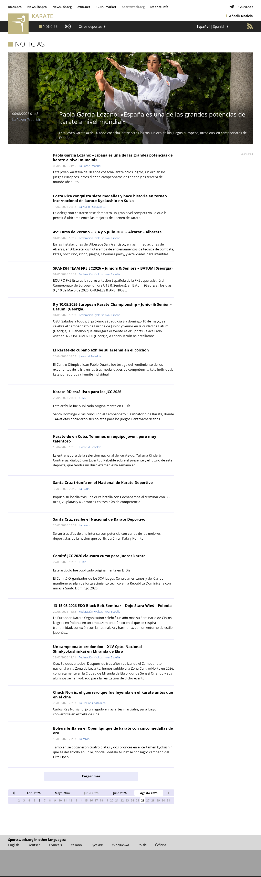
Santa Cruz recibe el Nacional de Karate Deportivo (99, 519)
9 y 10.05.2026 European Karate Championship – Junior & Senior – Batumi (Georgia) (112, 306)
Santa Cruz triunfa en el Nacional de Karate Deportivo (103, 482)
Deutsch (34, 845)
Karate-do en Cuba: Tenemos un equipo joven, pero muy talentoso (104, 439)
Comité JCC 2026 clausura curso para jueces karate (99, 555)
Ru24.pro (15, 7)
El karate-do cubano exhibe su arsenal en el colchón (101, 350)
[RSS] (250, 26)
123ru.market (106, 7)
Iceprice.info (159, 7)
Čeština (161, 845)
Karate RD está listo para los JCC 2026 (87, 391)
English (13, 845)
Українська (120, 845)
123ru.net (245, 7)
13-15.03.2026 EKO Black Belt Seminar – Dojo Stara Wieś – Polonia (112, 605)
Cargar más (91, 776)
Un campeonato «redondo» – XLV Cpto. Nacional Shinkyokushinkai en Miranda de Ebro (97, 649)
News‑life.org (62, 7)
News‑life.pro (37, 7)
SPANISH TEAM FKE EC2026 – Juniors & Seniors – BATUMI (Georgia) (113, 268)
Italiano (76, 845)
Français (55, 845)
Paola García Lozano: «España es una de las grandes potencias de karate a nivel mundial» (113, 157)
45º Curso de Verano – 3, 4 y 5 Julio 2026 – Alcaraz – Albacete (107, 231)
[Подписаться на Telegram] (231, 6)
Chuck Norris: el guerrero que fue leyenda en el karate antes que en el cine (113, 694)
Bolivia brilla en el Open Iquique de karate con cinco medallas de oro (113, 730)
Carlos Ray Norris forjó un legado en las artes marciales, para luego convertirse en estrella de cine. (104, 711)
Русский (97, 845)
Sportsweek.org (133, 7)
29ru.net (83, 7)
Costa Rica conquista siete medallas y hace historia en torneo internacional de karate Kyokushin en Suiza (110, 198)
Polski (142, 845)
